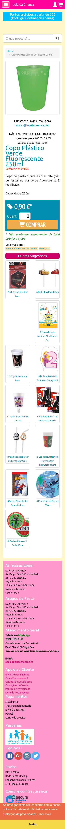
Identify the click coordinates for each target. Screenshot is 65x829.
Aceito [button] (32, 824)
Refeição (44, 248)
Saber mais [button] (43, 814)
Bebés (34, 248)
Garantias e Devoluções (18, 681)
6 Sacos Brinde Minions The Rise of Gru (47, 336)
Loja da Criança (23, 4)
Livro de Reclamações (17, 692)
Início (11, 51)
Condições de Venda (16, 685)
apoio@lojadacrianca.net (32, 125)
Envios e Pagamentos (17, 674)
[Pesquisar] (57, 38)
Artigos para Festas (17, 248)
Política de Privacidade (17, 689)
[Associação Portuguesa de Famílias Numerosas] (19, 744)
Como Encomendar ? (16, 678)
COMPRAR (35, 224)
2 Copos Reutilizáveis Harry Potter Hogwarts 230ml (47, 461)
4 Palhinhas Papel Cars (47, 292)
